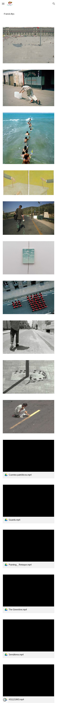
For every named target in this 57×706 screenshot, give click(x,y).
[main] (28, 14)
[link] (28, 459)
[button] (3, 3)
